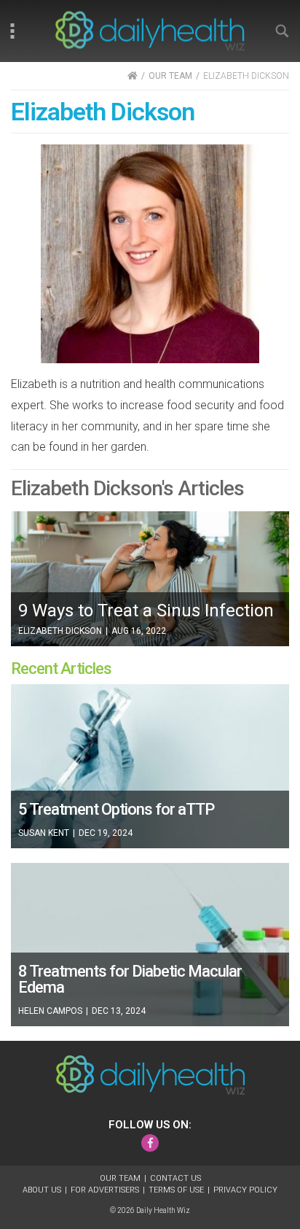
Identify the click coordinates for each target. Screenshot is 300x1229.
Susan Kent (43, 833)
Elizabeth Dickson (60, 631)
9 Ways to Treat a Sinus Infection (146, 610)
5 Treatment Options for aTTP (116, 809)
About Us (42, 1190)
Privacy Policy (245, 1190)
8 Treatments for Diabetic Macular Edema (130, 979)
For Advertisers (105, 1190)
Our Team (120, 1178)
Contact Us (175, 1178)
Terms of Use (176, 1190)
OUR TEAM (170, 76)
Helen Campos (50, 1011)
